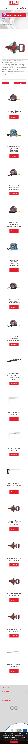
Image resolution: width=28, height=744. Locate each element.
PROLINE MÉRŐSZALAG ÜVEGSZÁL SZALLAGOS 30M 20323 (14, 523)
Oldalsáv (5, 83)
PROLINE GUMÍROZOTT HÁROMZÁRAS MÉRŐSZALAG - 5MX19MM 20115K (14, 262)
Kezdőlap (4, 18)
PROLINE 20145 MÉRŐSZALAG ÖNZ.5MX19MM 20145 (14, 224)
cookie (22, 737)
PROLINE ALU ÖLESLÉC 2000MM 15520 (14, 666)
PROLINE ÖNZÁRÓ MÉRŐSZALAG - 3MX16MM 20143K (14, 187)
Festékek (15, 18)
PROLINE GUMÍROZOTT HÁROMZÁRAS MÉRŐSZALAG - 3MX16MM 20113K (14, 149)
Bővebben (14, 117)
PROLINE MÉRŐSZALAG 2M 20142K (14, 112)
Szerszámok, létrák (7, 21)
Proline (14, 21)
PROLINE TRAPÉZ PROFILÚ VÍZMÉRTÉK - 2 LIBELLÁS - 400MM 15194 (14, 376)
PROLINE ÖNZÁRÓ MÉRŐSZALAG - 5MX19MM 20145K (14, 301)
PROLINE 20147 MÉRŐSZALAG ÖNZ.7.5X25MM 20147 (14, 338)
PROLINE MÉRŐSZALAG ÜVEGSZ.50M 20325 (14, 559)
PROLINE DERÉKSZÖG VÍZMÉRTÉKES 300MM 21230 (14, 485)
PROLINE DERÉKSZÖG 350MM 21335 (14, 449)
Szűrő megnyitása (20, 83)
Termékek (10, 18)
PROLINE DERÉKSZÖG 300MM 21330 (14, 414)
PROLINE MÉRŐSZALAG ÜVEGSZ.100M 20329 (14, 630)
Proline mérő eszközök (7, 24)
